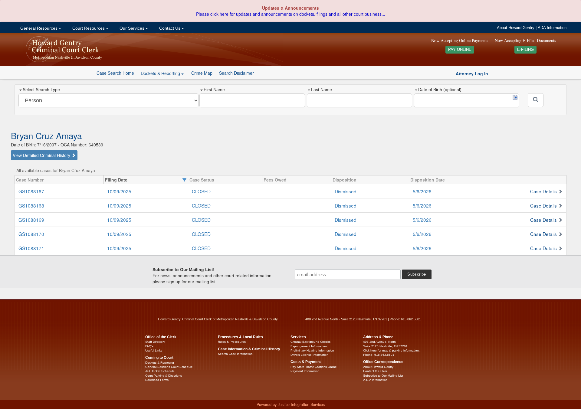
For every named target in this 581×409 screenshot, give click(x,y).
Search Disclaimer (236, 73)
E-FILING (525, 49)
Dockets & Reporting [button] (161, 73)
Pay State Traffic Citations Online (313, 366)
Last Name (321, 89)
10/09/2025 (119, 191)
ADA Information (552, 28)
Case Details (543, 191)
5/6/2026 (422, 191)
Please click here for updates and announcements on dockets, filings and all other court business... (290, 14)
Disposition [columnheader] (344, 180)
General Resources (39, 28)
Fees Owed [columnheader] (275, 180)
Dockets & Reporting (159, 362)
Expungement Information (308, 346)
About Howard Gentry (515, 28)
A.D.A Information (375, 379)
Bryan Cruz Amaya (46, 135)
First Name (214, 89)
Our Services (132, 28)
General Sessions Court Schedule (169, 366)
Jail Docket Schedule (160, 371)
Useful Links (153, 350)
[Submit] (535, 100)
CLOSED (201, 191)
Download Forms (157, 379)
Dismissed (345, 191)
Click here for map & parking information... (392, 350)
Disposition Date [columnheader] (427, 180)
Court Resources (88, 28)
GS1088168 (31, 205)
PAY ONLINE (459, 49)
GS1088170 (31, 234)
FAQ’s (149, 346)
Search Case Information (235, 353)
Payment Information (305, 371)
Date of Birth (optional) (439, 89)
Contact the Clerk (375, 371)
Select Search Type (41, 89)
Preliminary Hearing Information (312, 350)
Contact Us (170, 28)
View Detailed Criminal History (42, 155)
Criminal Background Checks (310, 341)
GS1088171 (31, 248)
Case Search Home (115, 73)
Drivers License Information (309, 354)
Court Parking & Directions (163, 375)
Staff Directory (155, 341)
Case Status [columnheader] (201, 180)
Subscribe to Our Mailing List (383, 375)
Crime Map (201, 73)
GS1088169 (31, 219)
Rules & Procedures (232, 341)
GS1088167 (31, 191)
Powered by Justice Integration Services (291, 404)
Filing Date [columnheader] (116, 180)
